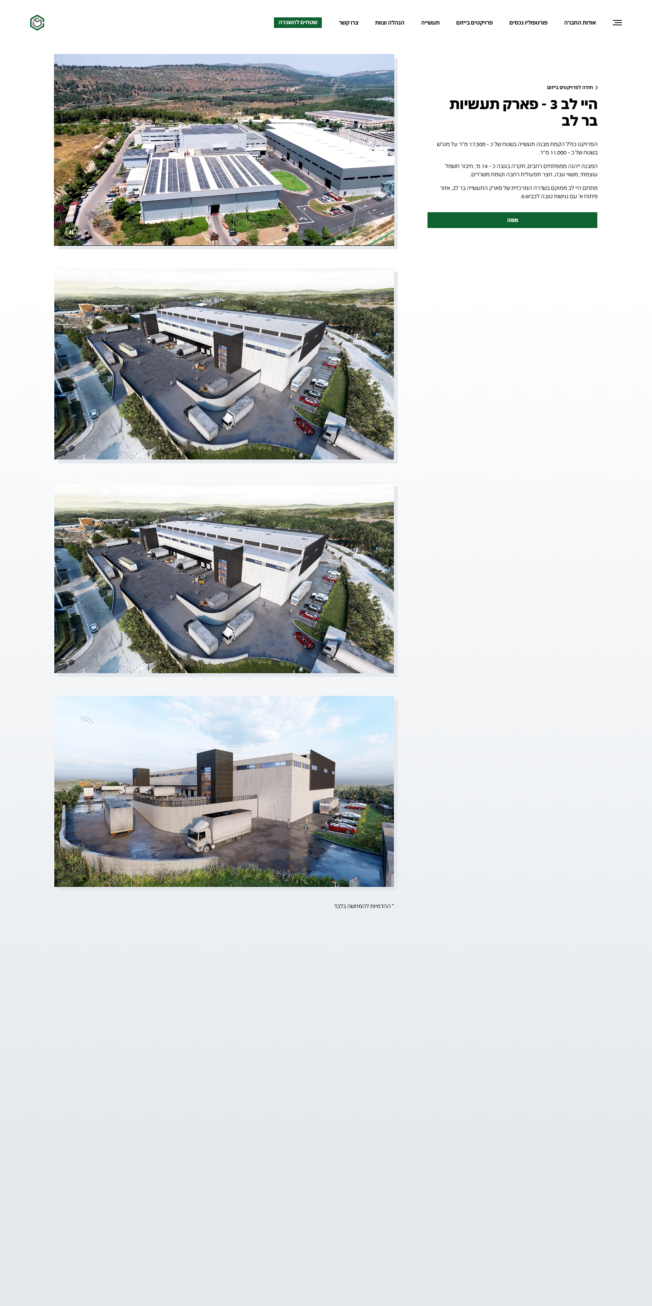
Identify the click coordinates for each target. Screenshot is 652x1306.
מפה (512, 220)
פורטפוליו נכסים (528, 22)
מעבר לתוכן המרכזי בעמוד (594, 31)
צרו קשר (348, 22)
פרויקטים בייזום (474, 22)
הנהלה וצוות (389, 22)
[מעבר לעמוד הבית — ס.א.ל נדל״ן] (37, 23)
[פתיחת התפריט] (617, 22)
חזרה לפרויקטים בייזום (570, 87)
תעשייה (430, 22)
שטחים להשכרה (297, 22)
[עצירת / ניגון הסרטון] (71, 232)
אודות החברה (580, 22)
